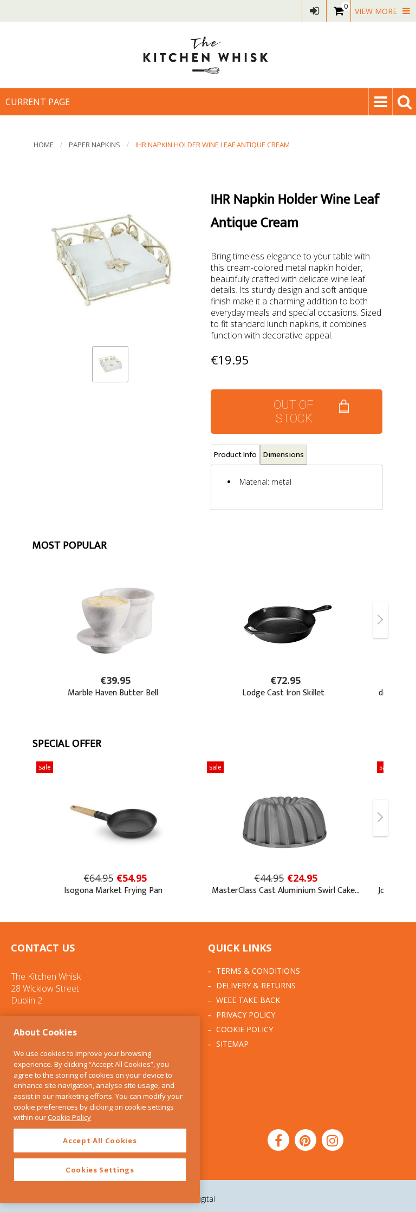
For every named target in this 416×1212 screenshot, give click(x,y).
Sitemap (232, 1044)
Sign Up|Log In (314, 11)
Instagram (332, 1140)
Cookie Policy (244, 1029)
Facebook (278, 1140)
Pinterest (305, 1140)
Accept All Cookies (99, 1140)
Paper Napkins (94, 144)
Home (44, 144)
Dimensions (283, 454)
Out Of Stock (294, 411)
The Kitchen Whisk (208, 55)
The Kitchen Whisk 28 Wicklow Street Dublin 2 (46, 988)
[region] (100, 1109)
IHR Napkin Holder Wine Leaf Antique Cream (212, 144)
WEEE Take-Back (248, 1000)
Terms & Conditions (258, 971)
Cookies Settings (100, 1170)
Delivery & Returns (256, 985)
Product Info (235, 454)
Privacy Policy (245, 1014)
